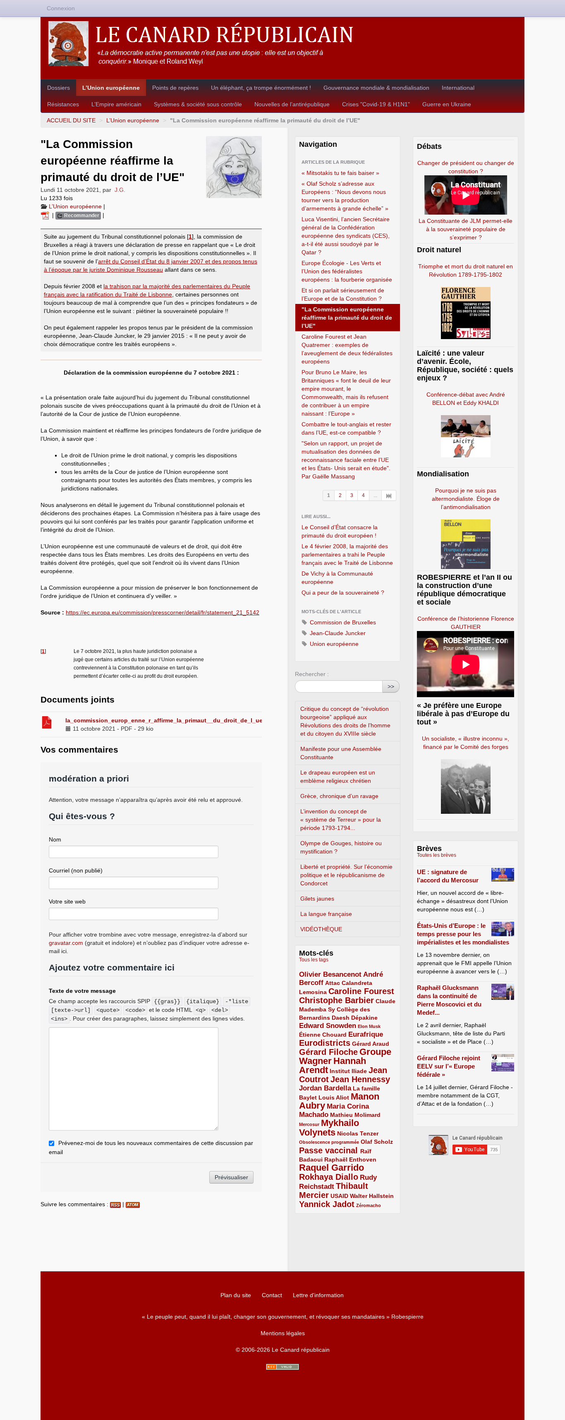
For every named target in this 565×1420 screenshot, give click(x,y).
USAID (339, 1196)
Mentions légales (283, 1333)
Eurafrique (365, 1034)
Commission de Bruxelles (342, 622)
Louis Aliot (333, 1097)
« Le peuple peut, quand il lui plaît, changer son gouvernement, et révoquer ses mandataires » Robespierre (283, 1316)
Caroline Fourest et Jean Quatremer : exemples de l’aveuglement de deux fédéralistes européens (347, 349)
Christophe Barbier (336, 1000)
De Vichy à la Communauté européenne (337, 577)
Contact (272, 1295)
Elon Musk (369, 1026)
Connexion (61, 8)
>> (391, 686)
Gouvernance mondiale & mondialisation (376, 87)
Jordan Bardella (325, 1088)
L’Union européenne (111, 87)
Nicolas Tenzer (357, 1133)
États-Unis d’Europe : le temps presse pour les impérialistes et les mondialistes (463, 934)
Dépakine (364, 1017)
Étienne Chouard (323, 1034)
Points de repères (175, 87)
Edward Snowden (327, 1026)
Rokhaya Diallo (328, 1176)
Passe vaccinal (329, 1150)
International (458, 87)
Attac (332, 983)
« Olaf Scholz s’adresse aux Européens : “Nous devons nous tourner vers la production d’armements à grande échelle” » (345, 196)
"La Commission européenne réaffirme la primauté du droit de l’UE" (347, 317)
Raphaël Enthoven (350, 1159)
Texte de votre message (82, 990)
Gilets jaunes (317, 898)
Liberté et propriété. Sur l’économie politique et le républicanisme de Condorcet (346, 875)
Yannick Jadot (326, 1204)
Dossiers (58, 87)
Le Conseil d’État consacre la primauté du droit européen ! (340, 531)
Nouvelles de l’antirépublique (292, 104)
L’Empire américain (116, 104)
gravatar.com (66, 942)
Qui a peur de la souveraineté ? (343, 592)
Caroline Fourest (361, 991)
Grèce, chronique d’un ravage (339, 796)
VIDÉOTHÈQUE (321, 929)
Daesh (341, 1017)
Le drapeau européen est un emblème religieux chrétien (337, 776)
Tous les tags (313, 960)
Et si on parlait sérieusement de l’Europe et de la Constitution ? (343, 294)
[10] (389, 495)
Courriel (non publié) (76, 870)
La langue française (326, 914)
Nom (55, 839)
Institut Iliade (348, 1071)
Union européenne (333, 644)
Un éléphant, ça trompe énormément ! (261, 87)
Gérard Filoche (328, 1052)
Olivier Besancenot (330, 974)
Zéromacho (368, 1205)
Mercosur (309, 1124)
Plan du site (235, 1295)
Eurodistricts (324, 1042)
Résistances (63, 104)
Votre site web (67, 901)
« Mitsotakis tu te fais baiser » (340, 173)
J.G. (120, 189)
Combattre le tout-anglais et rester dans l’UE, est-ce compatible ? (346, 428)
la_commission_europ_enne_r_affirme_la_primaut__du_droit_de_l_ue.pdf (169, 720)
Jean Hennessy (360, 1079)
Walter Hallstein (372, 1196)
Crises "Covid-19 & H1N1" (376, 104)
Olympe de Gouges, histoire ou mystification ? (341, 847)
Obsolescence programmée (329, 1142)
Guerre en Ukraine (446, 104)
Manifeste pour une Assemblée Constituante (340, 753)
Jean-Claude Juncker (337, 633)
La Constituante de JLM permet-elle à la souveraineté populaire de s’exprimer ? (465, 229)
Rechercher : (312, 674)
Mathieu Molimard (355, 1115)
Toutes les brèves (436, 855)
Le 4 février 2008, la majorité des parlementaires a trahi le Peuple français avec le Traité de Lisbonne (347, 554)
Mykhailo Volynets (329, 1128)
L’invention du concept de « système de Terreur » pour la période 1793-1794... (340, 819)
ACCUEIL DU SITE (71, 120)
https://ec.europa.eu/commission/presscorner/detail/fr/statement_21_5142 (162, 612)
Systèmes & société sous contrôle (198, 104)
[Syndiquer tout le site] (282, 1367)
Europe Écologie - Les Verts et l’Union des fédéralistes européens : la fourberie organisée (347, 271)
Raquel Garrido (331, 1167)
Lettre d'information (318, 1295)
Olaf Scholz (377, 1141)
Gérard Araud (370, 1043)
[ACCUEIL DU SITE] (282, 43)
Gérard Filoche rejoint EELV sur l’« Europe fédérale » (448, 1066)
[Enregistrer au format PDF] (46, 215)
